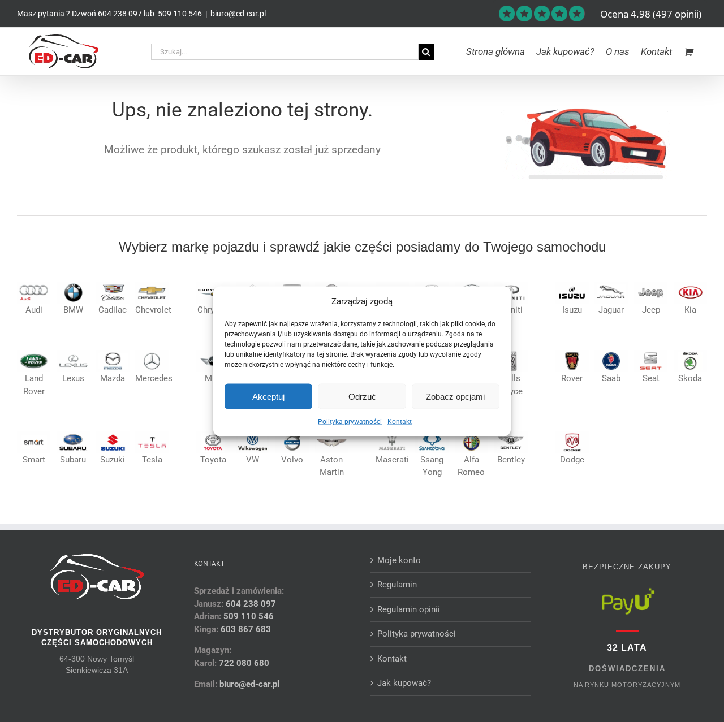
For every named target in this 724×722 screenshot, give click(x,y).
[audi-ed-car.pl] (33, 285)
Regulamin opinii (408, 609)
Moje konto (399, 560)
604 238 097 (120, 13)
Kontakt (399, 422)
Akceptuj (268, 396)
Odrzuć (362, 396)
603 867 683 (246, 629)
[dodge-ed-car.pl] (572, 435)
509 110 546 (179, 13)
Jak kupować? (404, 683)
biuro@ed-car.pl (238, 13)
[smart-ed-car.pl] (33, 435)
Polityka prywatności (350, 422)
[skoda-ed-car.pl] (690, 354)
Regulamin (397, 585)
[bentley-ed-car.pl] (511, 435)
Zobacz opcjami (455, 396)
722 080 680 (243, 663)
